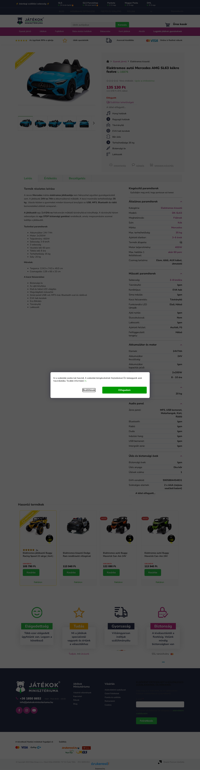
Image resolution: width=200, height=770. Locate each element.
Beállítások (89, 390)
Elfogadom (124, 390)
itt (85, 380)
